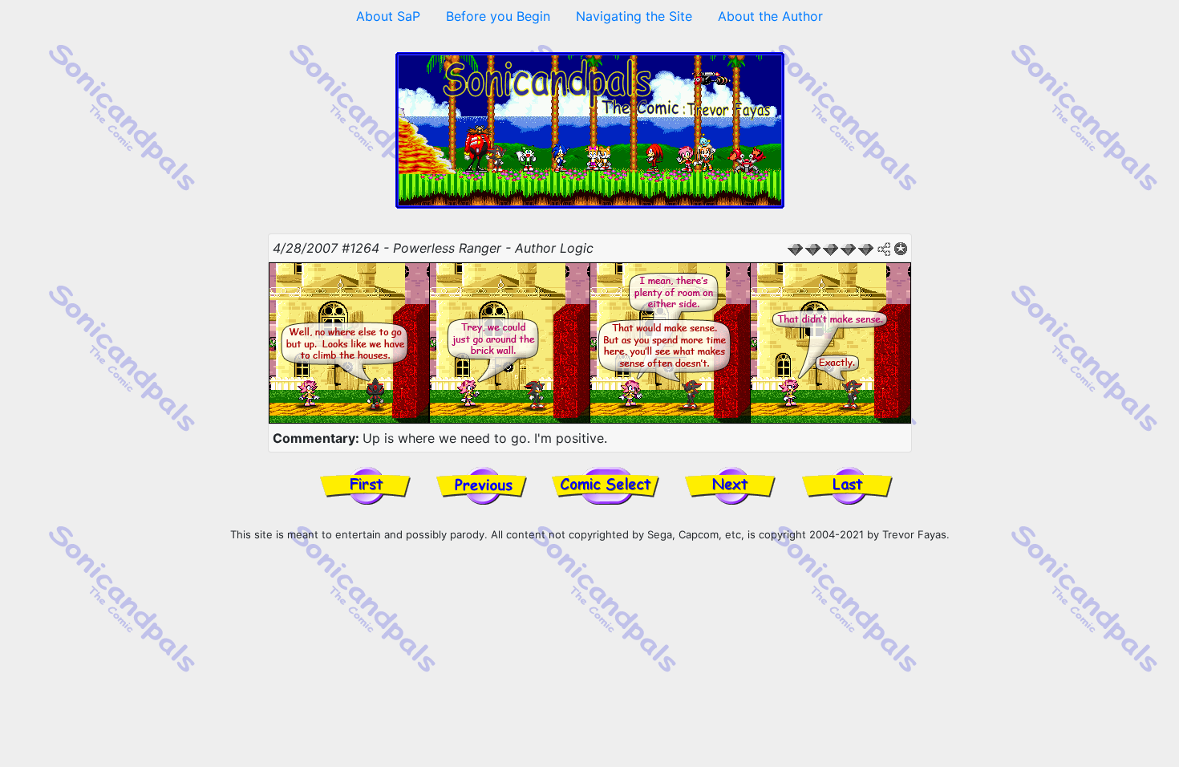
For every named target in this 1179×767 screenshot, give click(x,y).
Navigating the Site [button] (634, 16)
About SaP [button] (388, 16)
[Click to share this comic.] (885, 249)
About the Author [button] (770, 16)
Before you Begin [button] (498, 16)
